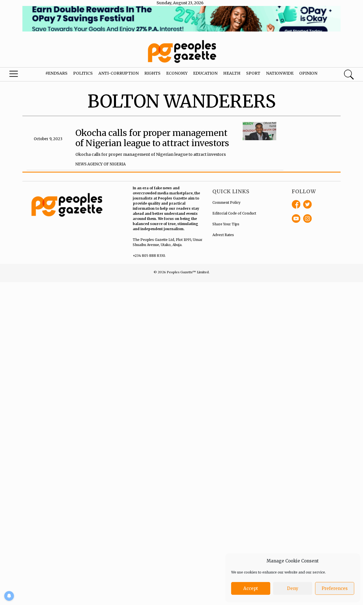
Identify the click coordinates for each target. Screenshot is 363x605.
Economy (176, 73)
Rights (152, 73)
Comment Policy (226, 202)
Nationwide (280, 73)
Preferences (335, 588)
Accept (250, 588)
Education (205, 73)
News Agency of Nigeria (100, 164)
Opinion (308, 73)
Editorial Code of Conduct (234, 213)
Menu (19, 75)
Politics (83, 73)
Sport (253, 73)
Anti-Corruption (118, 73)
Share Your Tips (225, 224)
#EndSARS (56, 73)
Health (231, 73)
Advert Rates (223, 235)
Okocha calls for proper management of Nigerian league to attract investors (152, 137)
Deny (292, 588)
